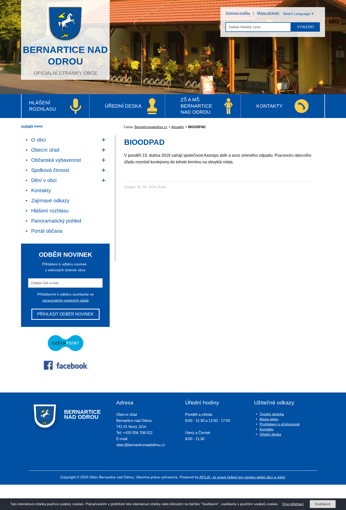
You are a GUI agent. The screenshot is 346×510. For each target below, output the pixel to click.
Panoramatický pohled (56, 221)
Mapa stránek (268, 13)
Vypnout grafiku (237, 13)
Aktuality (177, 127)
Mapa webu (269, 419)
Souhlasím (323, 504)
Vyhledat (305, 27)
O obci (38, 140)
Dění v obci (43, 180)
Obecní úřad (45, 150)
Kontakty (269, 106)
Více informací (293, 504)
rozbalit (27, 126)
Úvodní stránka (272, 414)
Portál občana (46, 231)
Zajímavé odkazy (50, 200)
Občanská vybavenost (56, 160)
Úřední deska (123, 106)
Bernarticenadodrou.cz (150, 127)
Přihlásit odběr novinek (65, 314)
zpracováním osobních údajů (65, 300)
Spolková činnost (50, 170)
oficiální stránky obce (65, 60)
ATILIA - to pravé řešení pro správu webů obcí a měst (242, 477)
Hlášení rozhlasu (42, 106)
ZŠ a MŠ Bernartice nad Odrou (196, 106)
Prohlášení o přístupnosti (280, 424)
